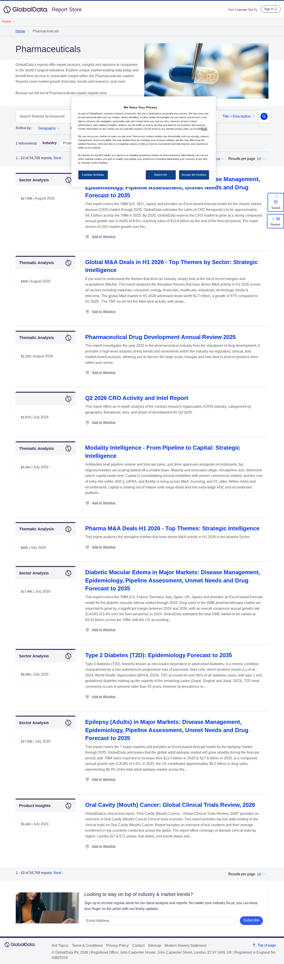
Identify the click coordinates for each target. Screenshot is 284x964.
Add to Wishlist (103, 237)
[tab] (24, 129)
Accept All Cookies (194, 174)
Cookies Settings (93, 174)
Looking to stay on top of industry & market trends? (138, 894)
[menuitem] (8, 21)
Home (20, 31)
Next (57, 158)
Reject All (160, 174)
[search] (264, 116)
